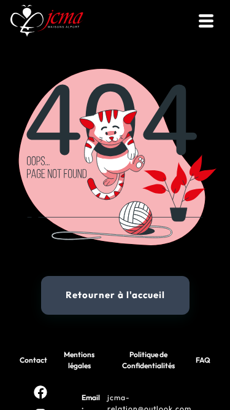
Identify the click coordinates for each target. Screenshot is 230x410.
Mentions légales (79, 360)
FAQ (203, 360)
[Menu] (206, 21)
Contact (33, 360)
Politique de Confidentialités (148, 360)
